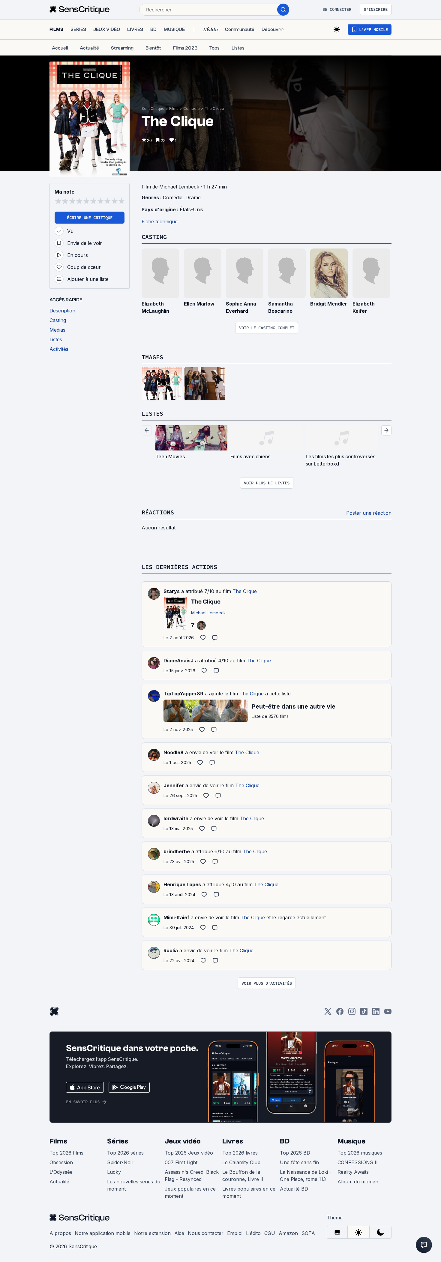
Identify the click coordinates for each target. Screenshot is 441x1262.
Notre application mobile (102, 1233)
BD (285, 1141)
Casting (154, 236)
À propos (60, 1233)
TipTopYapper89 (183, 694)
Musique (351, 1141)
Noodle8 (174, 752)
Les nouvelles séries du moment (133, 1185)
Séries (117, 1141)
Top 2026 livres (240, 1153)
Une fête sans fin (299, 1162)
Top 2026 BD (295, 1153)
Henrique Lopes (182, 884)
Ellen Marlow (199, 304)
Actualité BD (294, 1189)
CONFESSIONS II (358, 1162)
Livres (232, 1141)
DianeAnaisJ (179, 661)
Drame (193, 197)
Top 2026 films (66, 1153)
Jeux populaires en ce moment (190, 1192)
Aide (179, 1233)
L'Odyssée (61, 1172)
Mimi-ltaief (176, 917)
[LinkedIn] (376, 1013)
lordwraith (176, 818)
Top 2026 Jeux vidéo (189, 1153)
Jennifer (174, 785)
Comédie (191, 108)
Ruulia (171, 950)
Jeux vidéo (183, 1141)
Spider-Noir (120, 1162)
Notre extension (152, 1233)
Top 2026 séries (125, 1153)
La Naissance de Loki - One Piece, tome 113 (306, 1175)
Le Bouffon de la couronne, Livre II (242, 1175)
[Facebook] (340, 1013)
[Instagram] (352, 1013)
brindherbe (177, 851)
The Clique (214, 108)
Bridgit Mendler (328, 304)
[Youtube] (388, 1013)
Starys (172, 591)
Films (173, 108)
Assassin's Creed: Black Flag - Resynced (192, 1175)
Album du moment (359, 1182)
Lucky (114, 1172)
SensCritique (153, 108)
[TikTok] (364, 1013)
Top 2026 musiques (360, 1153)
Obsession (61, 1162)
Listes (152, 413)
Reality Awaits (353, 1172)
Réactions (158, 512)
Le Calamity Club (241, 1162)
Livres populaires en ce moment (248, 1192)
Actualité (59, 1182)
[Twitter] (328, 1013)
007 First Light (181, 1162)
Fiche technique (160, 221)
